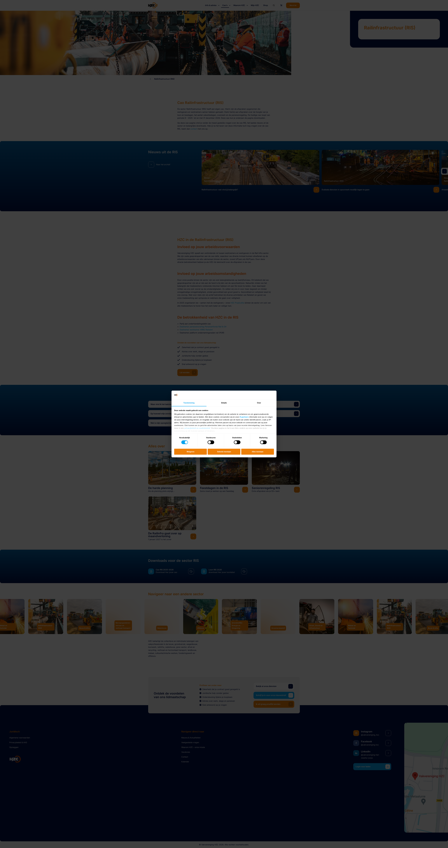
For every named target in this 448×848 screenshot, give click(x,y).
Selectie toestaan (224, 452)
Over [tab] (259, 403)
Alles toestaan (257, 452)
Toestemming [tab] (188, 403)
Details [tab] (224, 403)
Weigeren (190, 452)
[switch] (211, 442)
